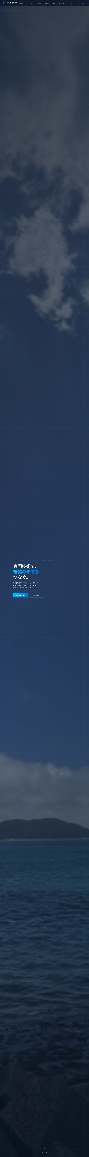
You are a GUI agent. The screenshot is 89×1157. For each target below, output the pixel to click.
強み (54, 3)
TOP (32, 3)
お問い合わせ (81, 3)
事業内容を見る (20, 595)
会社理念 (38, 3)
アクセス (69, 3)
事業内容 (47, 3)
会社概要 (61, 3)
